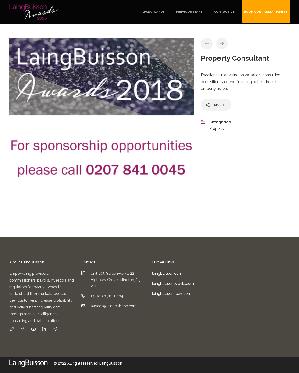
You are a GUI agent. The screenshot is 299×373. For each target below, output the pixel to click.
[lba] (101, 130)
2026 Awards (153, 11)
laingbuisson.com (167, 273)
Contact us (224, 11)
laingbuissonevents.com (173, 283)
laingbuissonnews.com (171, 293)
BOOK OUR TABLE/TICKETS (265, 11)
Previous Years (189, 11)
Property (216, 128)
